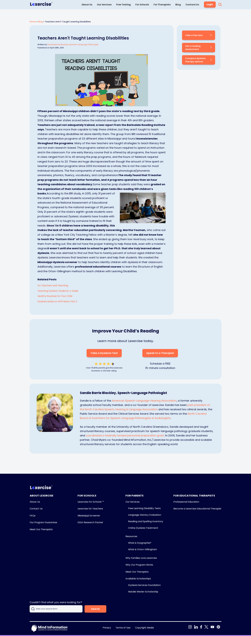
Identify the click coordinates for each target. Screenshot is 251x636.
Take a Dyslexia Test (104, 353)
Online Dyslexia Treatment (143, 528)
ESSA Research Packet (90, 522)
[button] (220, 4)
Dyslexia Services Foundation (144, 585)
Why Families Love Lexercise (141, 558)
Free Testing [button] (123, 4)
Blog (40, 21)
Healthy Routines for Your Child (54, 296)
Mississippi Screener (89, 515)
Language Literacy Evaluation (144, 515)
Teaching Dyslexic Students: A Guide (57, 291)
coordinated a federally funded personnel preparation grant (125, 435)
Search (95, 609)
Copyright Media (144, 627)
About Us (35, 501)
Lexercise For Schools (91, 501)
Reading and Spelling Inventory (145, 521)
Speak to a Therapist (160, 353)
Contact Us (36, 508)
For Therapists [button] (162, 4)
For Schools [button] (142, 4)
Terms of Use (123, 627)
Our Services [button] (104, 4)
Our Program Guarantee (43, 522)
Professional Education (186, 501)
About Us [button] (86, 4)
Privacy (107, 627)
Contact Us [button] (192, 4)
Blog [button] (178, 4)
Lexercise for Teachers (90, 508)
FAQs (32, 515)
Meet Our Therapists (41, 529)
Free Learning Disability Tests (144, 508)
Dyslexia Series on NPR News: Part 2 (57, 301)
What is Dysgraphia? (139, 543)
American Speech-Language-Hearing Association (144, 400)
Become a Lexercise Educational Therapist (197, 508)
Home (33, 21)
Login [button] (210, 4)
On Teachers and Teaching (52, 285)
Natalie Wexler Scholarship (143, 591)
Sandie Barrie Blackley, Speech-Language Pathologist (72, 44)
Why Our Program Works (139, 564)
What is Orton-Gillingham (142, 549)
